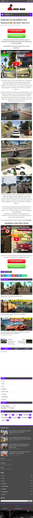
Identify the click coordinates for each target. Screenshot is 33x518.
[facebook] (31, 1)
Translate (12, 408)
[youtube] (28, 1)
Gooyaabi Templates (26, 508)
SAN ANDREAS (8, 271)
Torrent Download (16, 36)
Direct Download (16, 31)
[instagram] (30, 1)
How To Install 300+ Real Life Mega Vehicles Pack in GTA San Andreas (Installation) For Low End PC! (15, 332)
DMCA (2, 467)
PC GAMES (4, 394)
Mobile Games (5, 391)
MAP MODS (4, 389)
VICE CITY (4, 399)
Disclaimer (3, 463)
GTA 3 (3, 381)
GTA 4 (3, 383)
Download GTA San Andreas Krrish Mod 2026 (11, 296)
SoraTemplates (10, 508)
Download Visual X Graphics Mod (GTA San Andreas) (13, 314)
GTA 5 (3, 386)
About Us (3, 458)
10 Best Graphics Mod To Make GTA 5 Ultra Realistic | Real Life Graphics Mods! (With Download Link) (19, 446)
